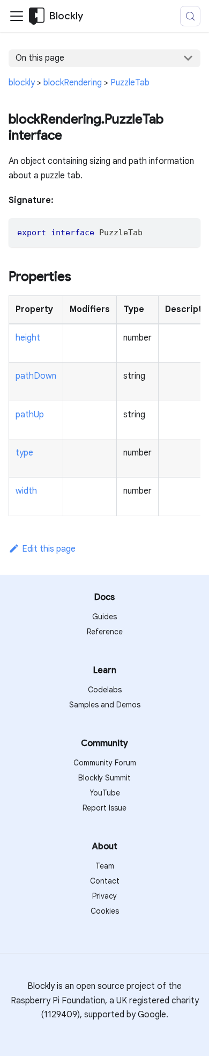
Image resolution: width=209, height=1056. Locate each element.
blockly (22, 82)
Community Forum (104, 763)
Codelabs (105, 690)
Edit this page (49, 549)
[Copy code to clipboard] (187, 231)
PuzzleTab (130, 82)
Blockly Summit (104, 778)
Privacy (104, 896)
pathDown (36, 376)
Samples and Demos (104, 705)
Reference (105, 632)
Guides (104, 616)
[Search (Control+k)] (190, 16)
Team (104, 866)
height (28, 337)
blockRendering (72, 82)
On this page (40, 58)
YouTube (104, 793)
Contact (105, 881)
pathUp (30, 414)
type (24, 452)
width (26, 491)
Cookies (105, 911)
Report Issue (104, 808)
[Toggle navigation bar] (17, 16)
